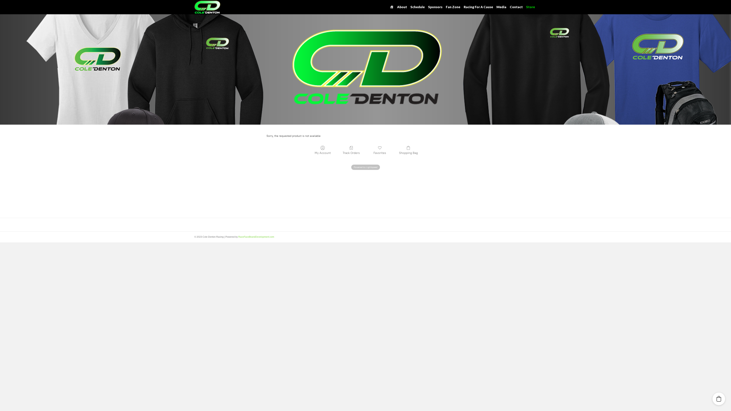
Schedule (417, 7)
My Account (323, 153)
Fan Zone (453, 7)
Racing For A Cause (478, 7)
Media (501, 7)
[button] (718, 398)
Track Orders (351, 153)
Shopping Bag (408, 153)
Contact (516, 7)
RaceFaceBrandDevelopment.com (256, 237)
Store (530, 7)
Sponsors (435, 7)
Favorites (379, 153)
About (402, 7)
